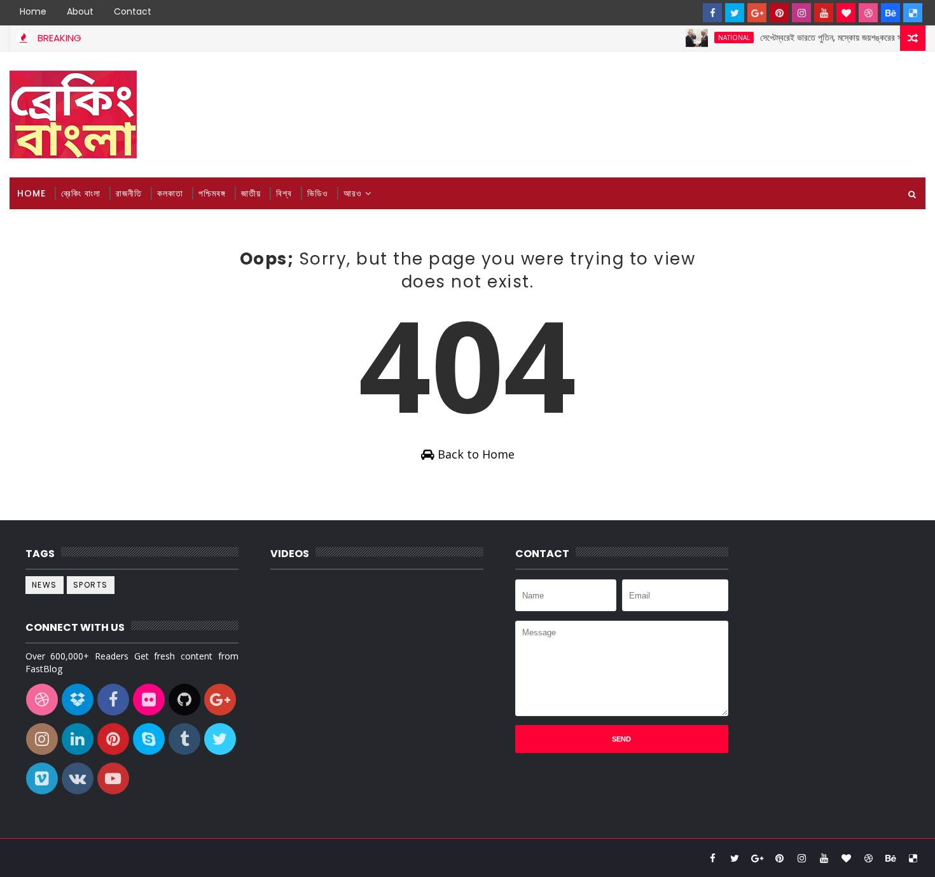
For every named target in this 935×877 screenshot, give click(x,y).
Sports (90, 584)
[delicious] (912, 12)
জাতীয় (251, 193)
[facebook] (712, 12)
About (80, 11)
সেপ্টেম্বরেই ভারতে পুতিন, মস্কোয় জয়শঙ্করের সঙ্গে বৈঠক (830, 37)
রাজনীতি (129, 193)
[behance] (890, 12)
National (721, 37)
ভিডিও (317, 193)
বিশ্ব (284, 193)
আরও (352, 193)
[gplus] (756, 12)
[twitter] (734, 12)
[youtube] (823, 12)
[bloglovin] (845, 12)
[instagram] (801, 12)
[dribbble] (868, 12)
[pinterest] (779, 12)
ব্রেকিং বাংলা (80, 193)
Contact (132, 11)
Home (33, 11)
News (44, 584)
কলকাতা (170, 193)
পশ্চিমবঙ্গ (212, 193)
